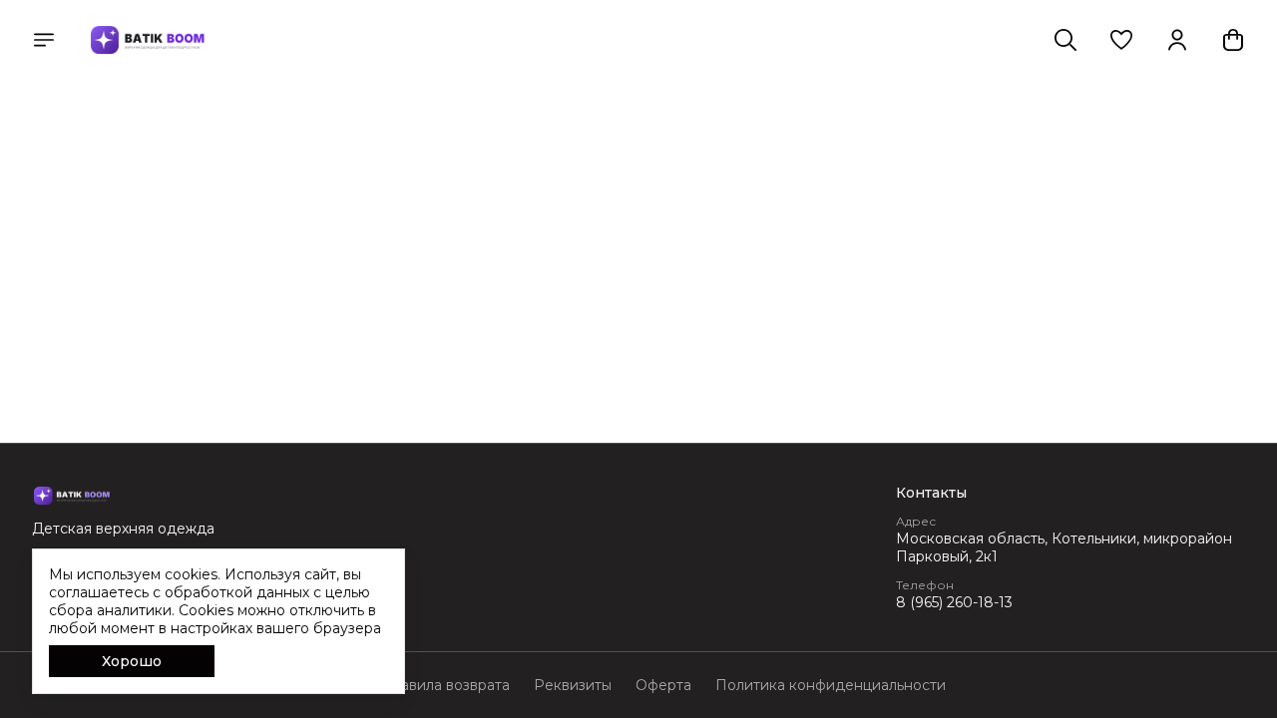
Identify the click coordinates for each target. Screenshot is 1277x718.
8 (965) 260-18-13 (954, 602)
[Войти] (1177, 40)
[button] (1121, 40)
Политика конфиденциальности (830, 685)
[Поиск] (1065, 40)
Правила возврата (445, 685)
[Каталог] (44, 40)
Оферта (663, 685)
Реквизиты (573, 685)
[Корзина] (1233, 40)
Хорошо (132, 661)
